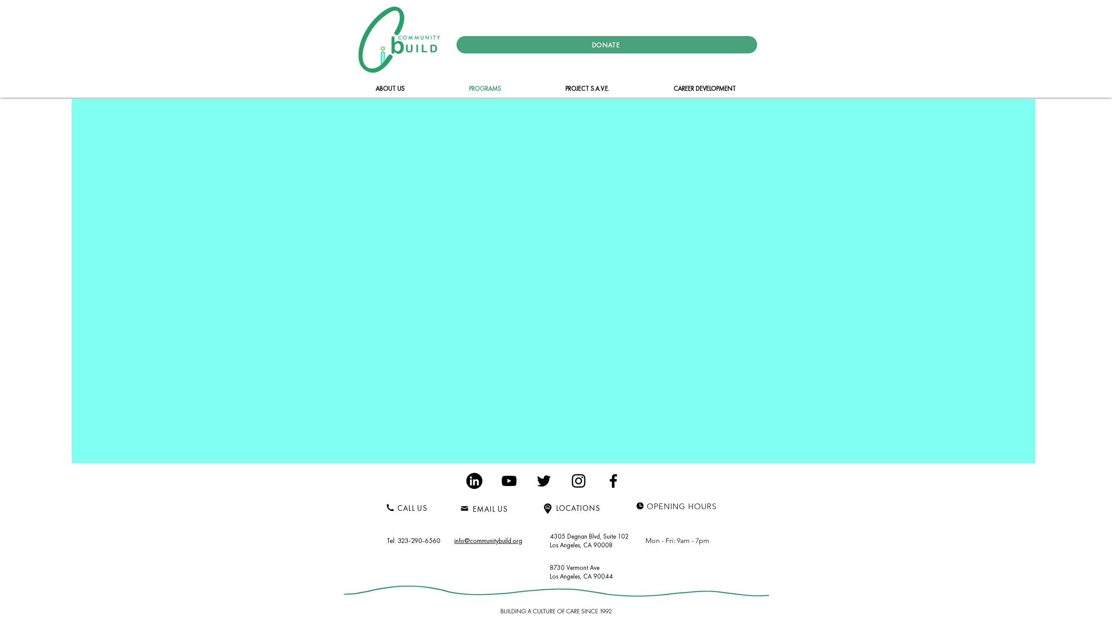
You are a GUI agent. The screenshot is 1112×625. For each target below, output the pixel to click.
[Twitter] (544, 481)
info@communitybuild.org (488, 540)
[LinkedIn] (474, 481)
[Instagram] (578, 481)
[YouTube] (509, 481)
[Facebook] (613, 481)
